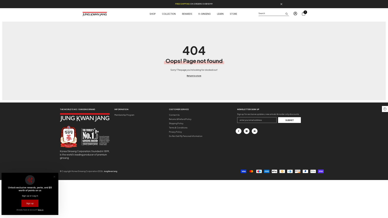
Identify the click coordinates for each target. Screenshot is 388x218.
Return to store (194, 76)
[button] (385, 109)
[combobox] (271, 13)
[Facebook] (238, 131)
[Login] (295, 13)
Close (281, 4)
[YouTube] (255, 131)
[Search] (274, 13)
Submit (289, 120)
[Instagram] (246, 131)
